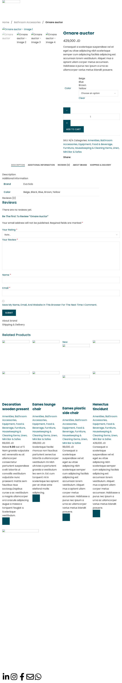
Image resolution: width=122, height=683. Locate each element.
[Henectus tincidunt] (106, 355)
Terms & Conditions (16, 624)
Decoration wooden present (15, 406)
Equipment (8, 424)
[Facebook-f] (22, 676)
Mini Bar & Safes (11, 439)
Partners (10, 603)
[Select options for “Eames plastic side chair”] (66, 517)
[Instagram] (14, 676)
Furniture (20, 428)
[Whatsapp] (38, 676)
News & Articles (14, 608)
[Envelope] (30, 676)
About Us (10, 592)
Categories (11, 597)
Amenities (8, 416)
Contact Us (11, 619)
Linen (24, 435)
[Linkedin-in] (6, 676)
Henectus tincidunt (100, 406)
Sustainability (12, 613)
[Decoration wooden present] (15, 355)
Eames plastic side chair (74, 410)
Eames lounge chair (43, 406)
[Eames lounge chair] (46, 355)
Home (8, 587)
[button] (6, 521)
